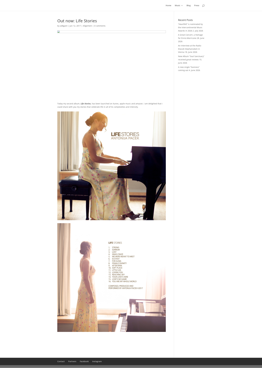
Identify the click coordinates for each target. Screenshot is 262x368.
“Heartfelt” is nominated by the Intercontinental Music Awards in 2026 (190, 27)
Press (196, 6)
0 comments (99, 25)
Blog (189, 6)
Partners (72, 361)
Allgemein (87, 25)
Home (168, 6)
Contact (61, 361)
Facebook (84, 361)
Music (177, 6)
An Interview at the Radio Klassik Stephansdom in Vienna (189, 48)
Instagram (97, 361)
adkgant (63, 25)
